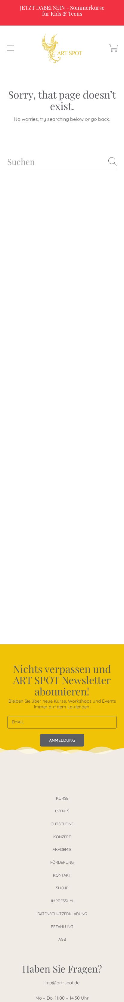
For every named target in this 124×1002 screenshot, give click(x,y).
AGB (62, 939)
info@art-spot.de (62, 982)
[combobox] (62, 162)
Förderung (62, 862)
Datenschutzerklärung (62, 913)
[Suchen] (112, 161)
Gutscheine (62, 823)
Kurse (62, 798)
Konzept (62, 836)
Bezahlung (62, 926)
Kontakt (62, 875)
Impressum (62, 900)
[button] (10, 48)
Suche (62, 887)
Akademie (62, 849)
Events (62, 810)
